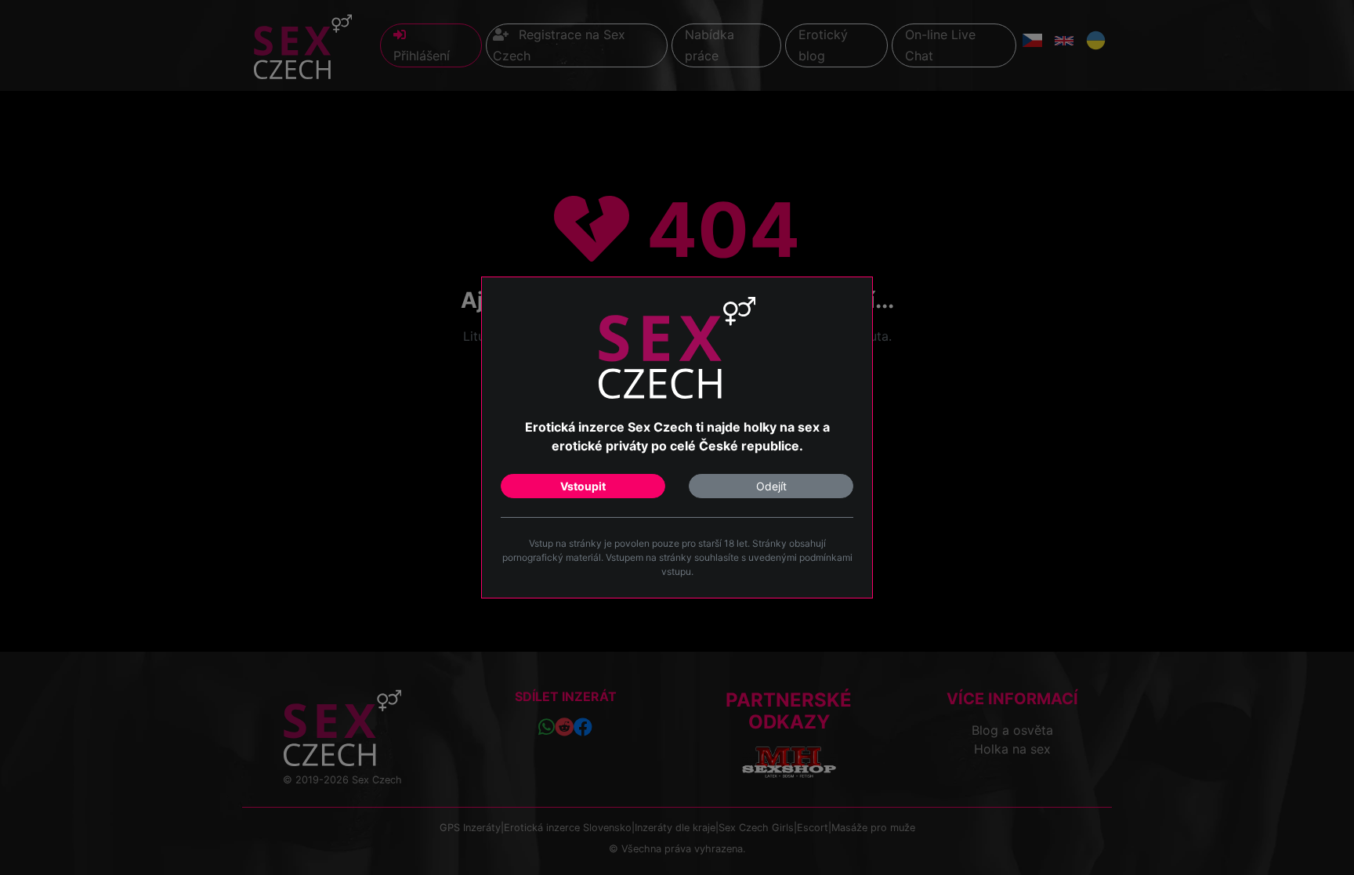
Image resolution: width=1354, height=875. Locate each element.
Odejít (771, 486)
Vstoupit (583, 486)
